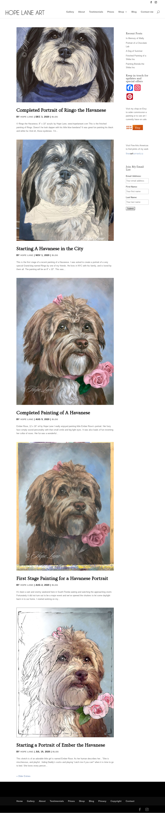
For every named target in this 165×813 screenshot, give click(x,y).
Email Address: (133, 176)
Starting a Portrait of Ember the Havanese (60, 745)
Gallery (70, 12)
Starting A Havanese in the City (49, 248)
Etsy (144, 109)
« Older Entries (23, 776)
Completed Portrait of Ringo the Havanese (61, 110)
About (81, 12)
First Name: (131, 187)
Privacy (102, 801)
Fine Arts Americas (139, 145)
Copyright (116, 801)
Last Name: (131, 197)
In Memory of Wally (135, 38)
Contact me (147, 12)
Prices (110, 12)
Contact (130, 801)
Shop (121, 12)
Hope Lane (26, 117)
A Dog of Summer (134, 51)
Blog (134, 12)
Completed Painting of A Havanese (53, 413)
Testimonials (96, 12)
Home (19, 801)
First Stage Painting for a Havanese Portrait (62, 578)
